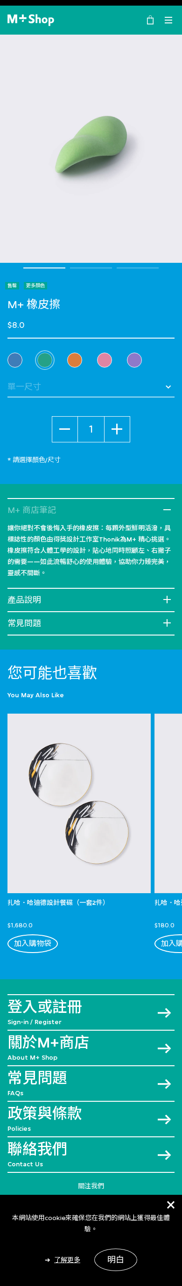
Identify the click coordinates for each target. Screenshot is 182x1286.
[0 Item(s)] (150, 19)
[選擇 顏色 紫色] (134, 360)
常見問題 (24, 623)
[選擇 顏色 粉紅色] (104, 360)
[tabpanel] (91, 149)
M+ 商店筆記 (31, 510)
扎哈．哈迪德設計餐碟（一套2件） (58, 902)
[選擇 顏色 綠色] (44, 360)
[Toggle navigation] (168, 20)
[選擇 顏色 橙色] (74, 360)
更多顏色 (35, 285)
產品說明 (24, 600)
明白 (115, 1259)
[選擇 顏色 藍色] (14, 360)
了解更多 (67, 1260)
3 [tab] (138, 267)
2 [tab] (91, 267)
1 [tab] (44, 267)
